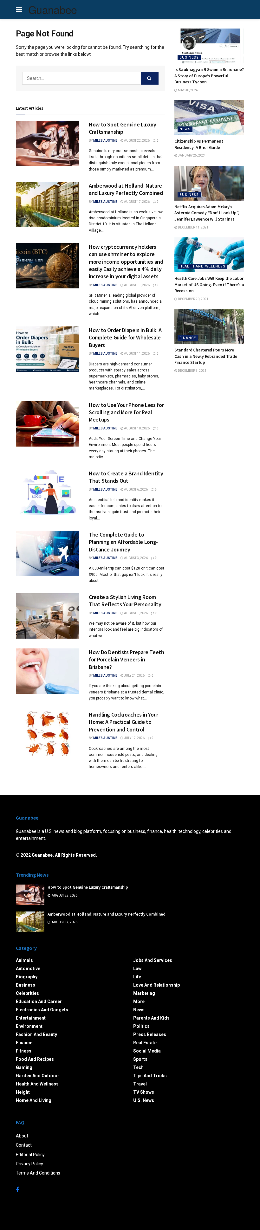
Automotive (28, 968)
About (22, 1135)
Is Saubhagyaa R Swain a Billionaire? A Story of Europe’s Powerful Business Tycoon (209, 76)
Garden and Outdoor (37, 1075)
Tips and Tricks (150, 1075)
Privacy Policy (29, 1163)
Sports (140, 1059)
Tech (138, 1067)
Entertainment (31, 1018)
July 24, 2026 (134, 675)
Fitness (23, 1050)
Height (23, 1092)
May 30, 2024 (187, 90)
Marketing (144, 993)
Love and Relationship (156, 985)
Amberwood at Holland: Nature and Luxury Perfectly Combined (126, 189)
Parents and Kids (151, 1018)
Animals (24, 960)
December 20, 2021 (192, 299)
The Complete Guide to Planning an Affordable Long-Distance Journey (123, 542)
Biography (26, 976)
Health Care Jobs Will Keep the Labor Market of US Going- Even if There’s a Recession (209, 284)
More (139, 1001)
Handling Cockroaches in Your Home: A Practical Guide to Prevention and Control (123, 722)
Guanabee (52, 9)
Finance (187, 338)
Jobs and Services (152, 960)
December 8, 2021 (191, 370)
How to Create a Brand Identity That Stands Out (126, 477)
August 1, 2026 (135, 613)
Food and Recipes (35, 1059)
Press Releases (149, 1034)
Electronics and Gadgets (42, 1009)
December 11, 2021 (192, 227)
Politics (141, 1026)
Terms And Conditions (38, 1172)
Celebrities (27, 993)
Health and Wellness (202, 266)
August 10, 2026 (136, 428)
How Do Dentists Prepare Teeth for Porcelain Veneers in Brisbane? (126, 659)
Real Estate (145, 1042)
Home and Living (33, 1100)
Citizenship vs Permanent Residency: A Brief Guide (198, 144)
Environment (29, 1026)
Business (189, 57)
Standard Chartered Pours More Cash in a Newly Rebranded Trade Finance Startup (205, 356)
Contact (24, 1145)
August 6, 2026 (135, 489)
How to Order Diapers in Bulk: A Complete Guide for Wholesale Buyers (125, 337)
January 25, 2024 (191, 155)
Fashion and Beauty (36, 1034)
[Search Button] (150, 78)
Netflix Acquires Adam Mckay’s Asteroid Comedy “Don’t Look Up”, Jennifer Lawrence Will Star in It (206, 213)
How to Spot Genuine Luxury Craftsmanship (122, 128)
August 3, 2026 (135, 558)
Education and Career (39, 1001)
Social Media (147, 1050)
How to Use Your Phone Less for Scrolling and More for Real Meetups (126, 412)
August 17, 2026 (136, 201)
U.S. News (143, 1100)
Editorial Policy (30, 1154)
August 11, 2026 (136, 285)
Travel (140, 1083)
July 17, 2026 (134, 738)
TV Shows (143, 1092)
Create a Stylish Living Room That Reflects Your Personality (125, 600)
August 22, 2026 (136, 140)
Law (137, 968)
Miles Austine (105, 140)
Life (137, 976)
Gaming (24, 1067)
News (185, 129)
